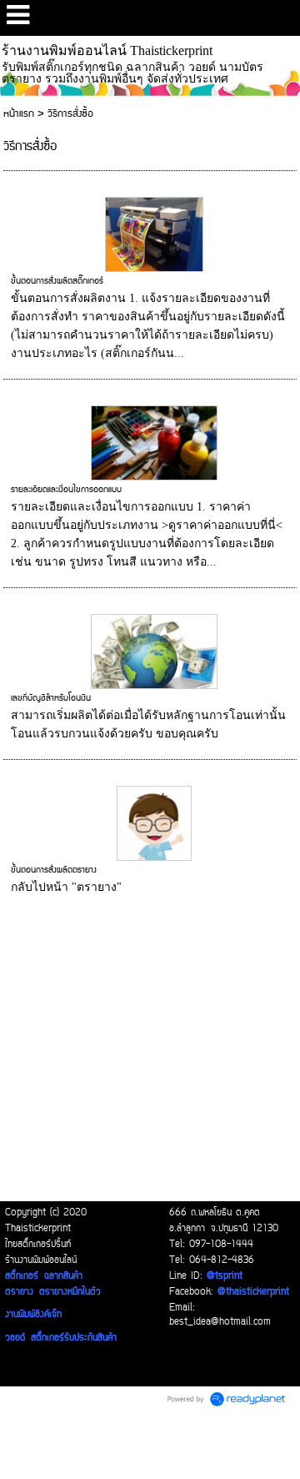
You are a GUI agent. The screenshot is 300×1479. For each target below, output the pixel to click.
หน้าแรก (18, 114)
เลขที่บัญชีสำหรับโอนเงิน (51, 698)
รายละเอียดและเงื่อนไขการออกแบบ (66, 489)
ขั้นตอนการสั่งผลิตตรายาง (54, 870)
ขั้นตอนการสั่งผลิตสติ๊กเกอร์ (57, 281)
